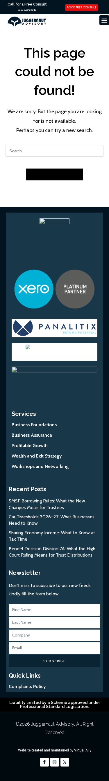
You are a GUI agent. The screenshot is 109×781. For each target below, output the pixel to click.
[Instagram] (54, 762)
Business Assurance (32, 435)
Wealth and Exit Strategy (37, 456)
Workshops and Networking (40, 466)
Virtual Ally (82, 750)
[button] (104, 20)
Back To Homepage (54, 174)
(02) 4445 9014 (27, 9)
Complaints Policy (27, 686)
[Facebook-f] (44, 762)
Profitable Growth (30, 445)
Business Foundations (34, 424)
